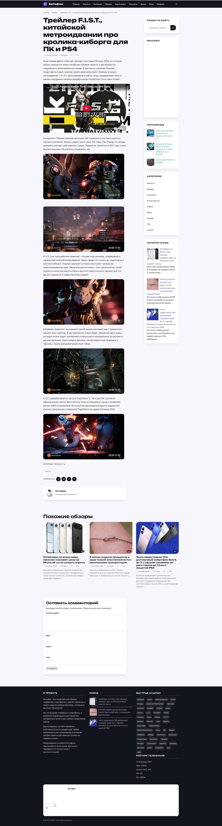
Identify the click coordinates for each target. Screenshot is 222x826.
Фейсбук (61, 812)
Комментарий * (52, 613)
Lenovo (150, 230)
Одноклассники (86, 812)
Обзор (150, 735)
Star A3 (139, 773)
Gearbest (170, 704)
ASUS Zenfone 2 (161, 699)
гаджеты (164, 739)
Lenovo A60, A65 (143, 769)
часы (139, 752)
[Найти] (173, 27)
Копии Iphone (153, 201)
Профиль (160, 4)
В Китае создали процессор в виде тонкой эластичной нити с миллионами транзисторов (111, 560)
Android (140, 699)
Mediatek (157, 713)
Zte (164, 730)
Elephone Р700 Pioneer (155, 704)
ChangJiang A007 (144, 762)
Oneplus (140, 717)
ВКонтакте (72, 812)
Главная (76, 4)
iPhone (159, 708)
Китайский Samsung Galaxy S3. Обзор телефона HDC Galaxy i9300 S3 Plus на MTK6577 (164, 149)
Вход (151, 4)
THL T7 (165, 717)
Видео (171, 730)
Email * (49, 646)
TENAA (157, 717)
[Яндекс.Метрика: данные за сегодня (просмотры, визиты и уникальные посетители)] (51, 808)
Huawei (150, 218)
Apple (149, 699)
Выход (143, 4)
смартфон (159, 748)
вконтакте (153, 739)
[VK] (58, 479)
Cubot (173, 699)
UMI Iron (150, 721)
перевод (163, 743)
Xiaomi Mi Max (154, 726)
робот (149, 748)
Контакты (133, 4)
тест (168, 748)
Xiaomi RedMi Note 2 (144, 730)
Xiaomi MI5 (141, 726)
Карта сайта (120, 4)
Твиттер (52, 812)
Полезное (97, 4)
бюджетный (141, 739)
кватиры (140, 743)
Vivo (158, 721)
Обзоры (108, 4)
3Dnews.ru (59, 464)
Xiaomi (150, 206)
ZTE (148, 224)
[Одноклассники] (69, 479)
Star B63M (140, 777)
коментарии (151, 743)
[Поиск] (176, 4)
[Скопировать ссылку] (74, 479)
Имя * (48, 636)
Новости (86, 4)
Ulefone (140, 721)
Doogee (140, 704)
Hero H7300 (141, 765)
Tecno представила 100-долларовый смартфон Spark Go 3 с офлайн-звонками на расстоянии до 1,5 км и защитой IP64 (156, 562)
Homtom (140, 708)
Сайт (48, 657)
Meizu (149, 212)
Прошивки (173, 735)
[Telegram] (64, 479)
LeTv (148, 713)
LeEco (168, 708)
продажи (173, 743)
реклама (140, 748)
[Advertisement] (161, 80)
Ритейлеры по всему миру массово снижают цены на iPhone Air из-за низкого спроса (64, 560)
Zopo (158, 730)
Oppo (149, 717)
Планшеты (151, 195)
